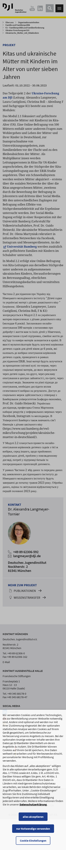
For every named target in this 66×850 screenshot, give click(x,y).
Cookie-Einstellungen (33, 840)
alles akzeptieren (33, 816)
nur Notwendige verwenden (33, 828)
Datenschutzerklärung (33, 804)
